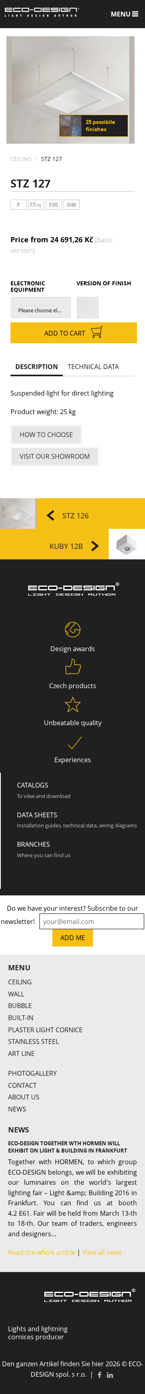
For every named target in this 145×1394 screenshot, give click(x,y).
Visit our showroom (55, 456)
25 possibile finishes (100, 125)
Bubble (20, 1005)
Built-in (20, 1017)
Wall (16, 994)
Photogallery (32, 1073)
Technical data (93, 366)
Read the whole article (41, 1252)
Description (36, 366)
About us (23, 1097)
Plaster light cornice (45, 1029)
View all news (102, 1252)
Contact (22, 1085)
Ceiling (21, 159)
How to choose (46, 434)
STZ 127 (51, 159)
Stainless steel (33, 1041)
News (17, 1109)
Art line (21, 1053)
